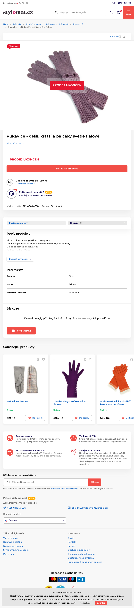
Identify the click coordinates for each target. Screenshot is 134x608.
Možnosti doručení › (25, 183)
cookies (70, 603)
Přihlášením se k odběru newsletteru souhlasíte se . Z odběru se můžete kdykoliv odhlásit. (58, 488)
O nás (71, 538)
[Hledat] (56, 12)
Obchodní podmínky (79, 550)
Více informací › (15, 143)
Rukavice (50, 24)
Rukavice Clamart (17, 401)
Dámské (17, 24)
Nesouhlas (85, 603)
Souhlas (101, 603)
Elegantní (78, 24)
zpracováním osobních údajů (64, 488)
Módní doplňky (33, 24)
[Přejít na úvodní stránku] (18, 12)
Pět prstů (63, 24)
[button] (128, 12)
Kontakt (72, 542)
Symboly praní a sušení (16, 550)
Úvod (5, 24)
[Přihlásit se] (111, 12)
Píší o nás (8, 554)
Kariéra (71, 546)
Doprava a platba (12, 542)
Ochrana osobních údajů (81, 554)
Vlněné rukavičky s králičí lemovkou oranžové (115, 403)
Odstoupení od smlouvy (81, 558)
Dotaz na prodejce (67, 168)
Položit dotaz (23, 330)
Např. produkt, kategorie (73, 12)
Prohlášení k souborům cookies (85, 562)
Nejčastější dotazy (13, 546)
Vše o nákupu (10, 538)
